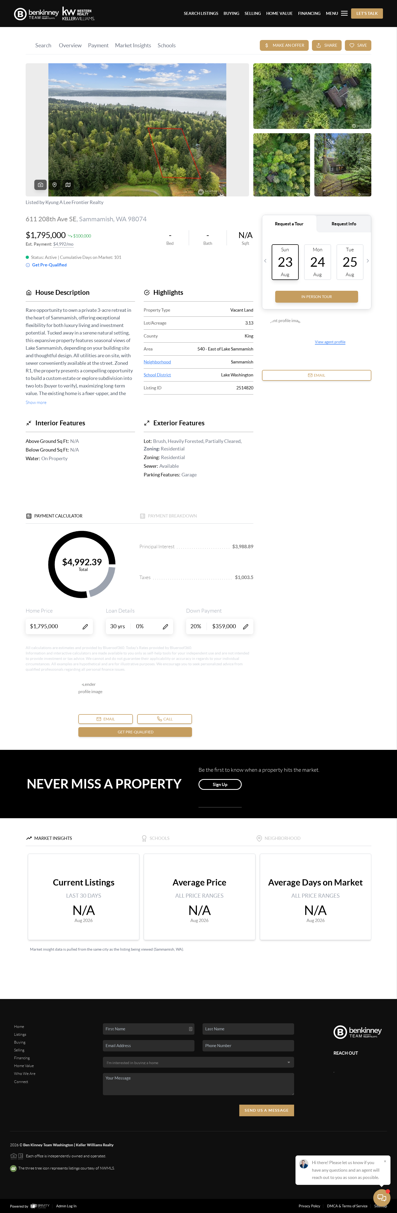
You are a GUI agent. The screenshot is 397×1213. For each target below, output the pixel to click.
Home (19, 1026)
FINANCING (309, 13)
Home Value (24, 1066)
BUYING (231, 13)
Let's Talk (367, 13)
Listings (20, 1034)
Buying (19, 1042)
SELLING (253, 13)
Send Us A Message (267, 1110)
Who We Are (24, 1073)
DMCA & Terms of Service (347, 1206)
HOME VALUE (279, 13)
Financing (22, 1058)
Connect (21, 1082)
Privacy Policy (309, 1206)
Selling (19, 1050)
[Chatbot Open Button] (382, 1198)
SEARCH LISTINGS (201, 13)
